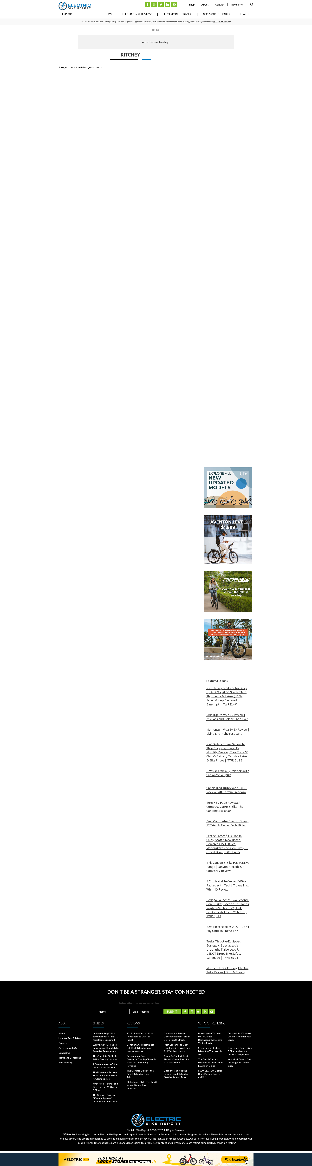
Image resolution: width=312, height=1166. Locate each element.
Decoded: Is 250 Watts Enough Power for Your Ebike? (239, 1036)
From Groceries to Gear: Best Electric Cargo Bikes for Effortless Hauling (177, 1048)
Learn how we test (222, 21)
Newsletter (237, 4)
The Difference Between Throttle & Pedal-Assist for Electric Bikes (105, 1075)
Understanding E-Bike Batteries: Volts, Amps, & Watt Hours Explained (105, 1036)
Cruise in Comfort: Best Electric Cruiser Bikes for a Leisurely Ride (176, 1059)
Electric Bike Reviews (137, 13)
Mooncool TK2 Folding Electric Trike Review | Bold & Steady (227, 970)
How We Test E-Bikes (69, 1038)
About (204, 4)
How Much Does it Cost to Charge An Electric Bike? (240, 1062)
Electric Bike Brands (177, 13)
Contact (219, 4)
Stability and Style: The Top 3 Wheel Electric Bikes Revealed (142, 1085)
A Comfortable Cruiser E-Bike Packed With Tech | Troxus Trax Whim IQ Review (227, 885)
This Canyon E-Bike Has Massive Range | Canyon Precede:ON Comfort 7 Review (227, 866)
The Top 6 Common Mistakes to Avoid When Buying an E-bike (210, 1062)
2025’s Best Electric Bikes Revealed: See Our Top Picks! (140, 1036)
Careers (62, 1043)
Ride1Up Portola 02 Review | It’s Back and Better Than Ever (227, 717)
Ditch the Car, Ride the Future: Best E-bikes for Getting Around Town (176, 1074)
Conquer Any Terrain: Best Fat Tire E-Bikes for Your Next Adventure (140, 1048)
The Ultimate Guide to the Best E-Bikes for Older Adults (140, 1074)
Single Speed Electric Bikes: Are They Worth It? (210, 1051)
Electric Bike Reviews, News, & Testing (74, 6)
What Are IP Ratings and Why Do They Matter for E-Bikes (105, 1086)
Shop (192, 4)
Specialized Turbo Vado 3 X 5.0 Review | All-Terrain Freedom (226, 790)
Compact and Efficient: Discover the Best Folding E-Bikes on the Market (177, 1036)
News (108, 13)
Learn (244, 13)
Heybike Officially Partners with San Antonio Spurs (227, 773)
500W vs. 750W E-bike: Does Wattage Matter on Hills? (210, 1074)
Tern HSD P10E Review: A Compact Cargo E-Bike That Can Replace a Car (225, 806)
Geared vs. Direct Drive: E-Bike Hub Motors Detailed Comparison (240, 1051)
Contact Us (64, 1052)
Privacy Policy (65, 1062)
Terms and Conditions (69, 1057)
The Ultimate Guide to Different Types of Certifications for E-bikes (105, 1098)
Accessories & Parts (216, 13)
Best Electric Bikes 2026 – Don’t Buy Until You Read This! (227, 929)
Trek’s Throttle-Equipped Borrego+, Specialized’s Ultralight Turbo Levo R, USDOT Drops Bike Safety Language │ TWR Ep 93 (223, 949)
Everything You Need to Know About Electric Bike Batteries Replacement (106, 1048)
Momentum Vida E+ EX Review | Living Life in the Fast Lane (227, 731)
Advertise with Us (67, 1048)
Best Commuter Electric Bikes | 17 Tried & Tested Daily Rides (227, 823)
